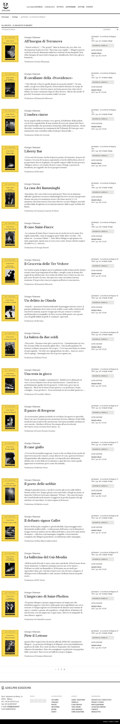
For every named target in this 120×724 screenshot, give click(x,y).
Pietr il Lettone (35, 636)
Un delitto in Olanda (40, 300)
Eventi (89, 7)
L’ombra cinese (36, 114)
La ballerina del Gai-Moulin (45, 557)
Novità (60, 7)
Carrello (74, 702)
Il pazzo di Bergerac (39, 410)
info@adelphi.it (13, 707)
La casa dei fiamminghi (42, 188)
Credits (116, 721)
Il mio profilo (76, 705)
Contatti (94, 709)
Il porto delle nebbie (40, 484)
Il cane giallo (34, 447)
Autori (81, 7)
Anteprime (71, 7)
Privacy (94, 702)
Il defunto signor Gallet (42, 520)
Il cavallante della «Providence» (48, 78)
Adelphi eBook (96, 53)
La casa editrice (35, 7)
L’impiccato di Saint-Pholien (46, 596)
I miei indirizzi (76, 709)
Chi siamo (54, 700)
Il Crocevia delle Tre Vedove (46, 264)
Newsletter (95, 712)
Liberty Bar (33, 151)
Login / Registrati (78, 700)
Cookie (101, 702)
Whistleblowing (97, 705)
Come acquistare (77, 712)
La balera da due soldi (41, 337)
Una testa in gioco (38, 374)
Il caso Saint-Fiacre (39, 227)
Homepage (5, 17)
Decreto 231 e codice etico (101, 700)
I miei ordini (76, 707)
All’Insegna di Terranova (43, 41)
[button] (32, 701)
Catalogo (50, 7)
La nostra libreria (98, 707)
